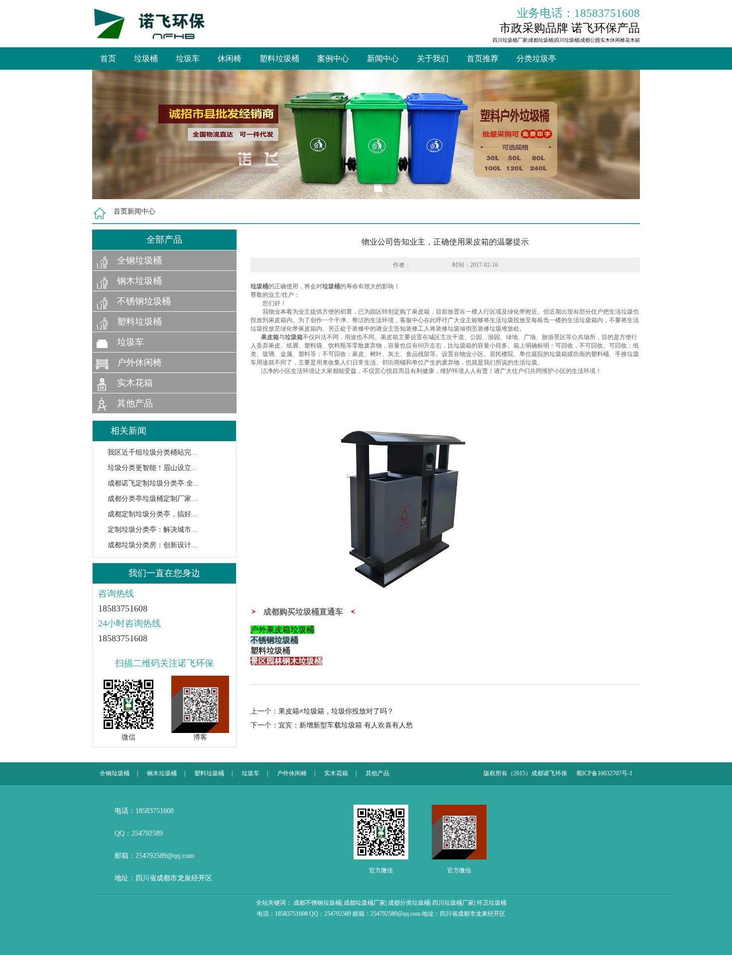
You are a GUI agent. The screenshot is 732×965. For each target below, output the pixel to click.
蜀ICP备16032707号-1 (604, 773)
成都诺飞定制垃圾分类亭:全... (153, 483)
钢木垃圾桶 (139, 281)
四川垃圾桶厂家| (453, 902)
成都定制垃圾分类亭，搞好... (152, 514)
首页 (108, 58)
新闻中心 (383, 58)
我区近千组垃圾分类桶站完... (152, 452)
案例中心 (333, 58)
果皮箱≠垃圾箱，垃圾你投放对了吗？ (336, 711)
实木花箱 (135, 383)
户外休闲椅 (139, 362)
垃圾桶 (146, 58)
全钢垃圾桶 (139, 260)
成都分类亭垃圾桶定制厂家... (152, 498)
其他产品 (135, 403)
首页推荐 (482, 58)
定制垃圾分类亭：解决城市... (152, 529)
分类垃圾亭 (536, 58)
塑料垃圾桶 (279, 58)
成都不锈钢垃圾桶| (317, 902)
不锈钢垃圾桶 (144, 301)
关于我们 (433, 58)
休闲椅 (230, 58)
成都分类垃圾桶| (409, 902)
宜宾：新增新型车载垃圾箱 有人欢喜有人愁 (345, 725)
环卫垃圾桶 (491, 902)
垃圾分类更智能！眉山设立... (152, 468)
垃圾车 (188, 58)
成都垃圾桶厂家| (365, 902)
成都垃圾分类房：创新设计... (152, 545)
